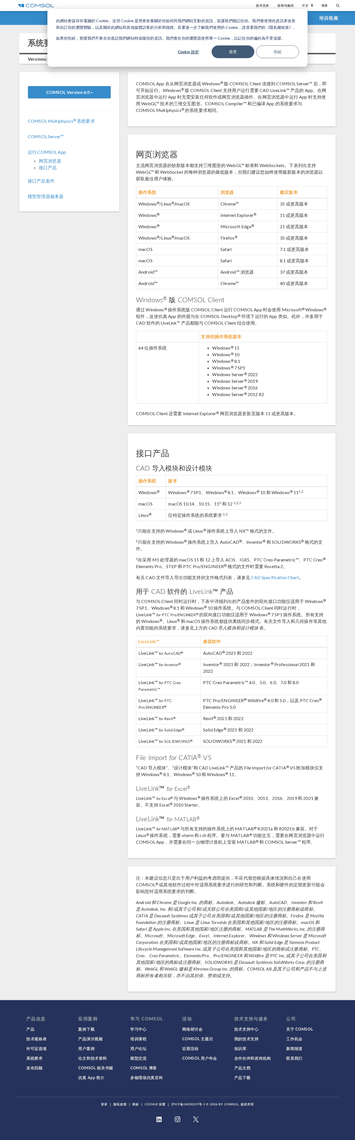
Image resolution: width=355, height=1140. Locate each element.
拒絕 (278, 51)
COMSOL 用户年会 (199, 1058)
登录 (324, 5)
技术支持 (262, 5)
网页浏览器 (50, 160)
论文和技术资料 (92, 1058)
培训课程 (138, 1038)
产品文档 (242, 1067)
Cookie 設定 (188, 52)
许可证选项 (36, 1048)
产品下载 (242, 1077)
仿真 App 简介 (91, 1077)
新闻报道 (294, 1048)
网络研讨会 (192, 1029)
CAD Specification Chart (275, 577)
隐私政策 (120, 1104)
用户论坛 (138, 1048)
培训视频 (328, 18)
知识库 (240, 1048)
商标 (135, 1104)
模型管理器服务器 (46, 196)
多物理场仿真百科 (146, 1077)
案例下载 (86, 1029)
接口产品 (48, 167)
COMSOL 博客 (143, 1067)
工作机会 (294, 1038)
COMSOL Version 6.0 (68, 92)
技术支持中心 (246, 1029)
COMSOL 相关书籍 (95, 1067)
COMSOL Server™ (46, 136)
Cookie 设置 (155, 1104)
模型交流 (138, 1058)
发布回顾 (34, 1067)
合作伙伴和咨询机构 (252, 1058)
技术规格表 (36, 1038)
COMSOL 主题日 (197, 1038)
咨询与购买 (285, 5)
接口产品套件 (41, 180)
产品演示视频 (90, 1038)
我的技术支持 (246, 1038)
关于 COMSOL (299, 1029)
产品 (30, 1029)
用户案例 (86, 1048)
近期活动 (190, 1048)
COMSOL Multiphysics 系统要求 (61, 121)
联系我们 (294, 1058)
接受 (233, 51)
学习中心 (138, 1029)
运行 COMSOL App (47, 152)
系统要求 (34, 1058)
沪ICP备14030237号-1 (188, 1104)
